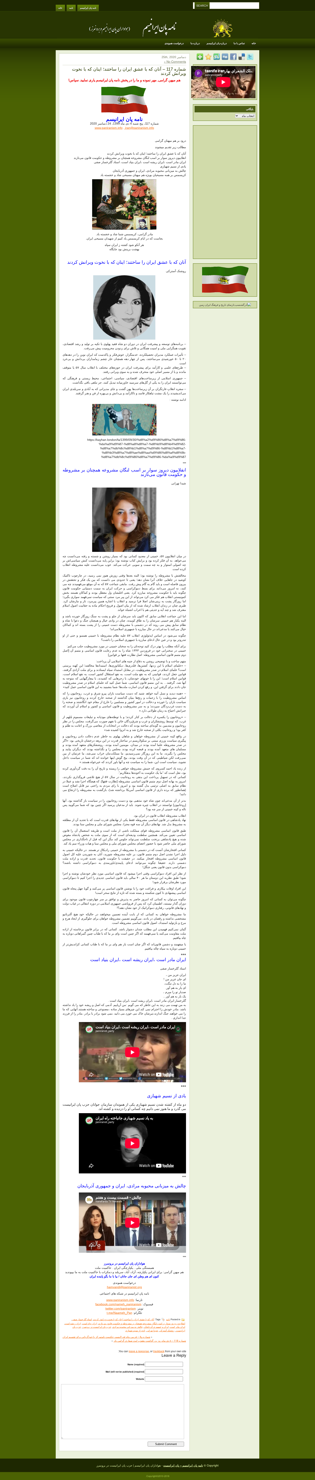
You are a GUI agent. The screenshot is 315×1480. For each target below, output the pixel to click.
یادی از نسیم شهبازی (135, 1330)
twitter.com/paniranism (120, 1308)
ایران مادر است (177, 1327)
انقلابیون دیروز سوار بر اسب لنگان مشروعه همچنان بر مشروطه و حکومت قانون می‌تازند (141, 1323)
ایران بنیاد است (89, 1323)
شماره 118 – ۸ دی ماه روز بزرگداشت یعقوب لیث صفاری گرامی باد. (150, 1340)
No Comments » (175, 61)
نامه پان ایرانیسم (88, 8)
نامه (71, 8)
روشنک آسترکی (166, 1330)
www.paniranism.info (109, 127)
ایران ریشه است (73, 1323)
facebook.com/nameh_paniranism (118, 1304)
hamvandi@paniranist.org (124, 1287)
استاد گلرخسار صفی (82, 1319)
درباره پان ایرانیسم (217, 43)
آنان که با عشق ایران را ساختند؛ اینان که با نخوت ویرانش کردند (123, 1319)
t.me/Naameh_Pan (119, 1312)
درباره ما (195, 43)
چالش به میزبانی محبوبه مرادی (127, 1327)
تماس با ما (239, 43)
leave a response (139, 1351)
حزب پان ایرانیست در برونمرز (96, 1327)
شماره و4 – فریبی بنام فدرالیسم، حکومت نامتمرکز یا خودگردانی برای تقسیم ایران (106, 1336)
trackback (158, 1351)
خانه (60, 8)
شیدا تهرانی (152, 1330)
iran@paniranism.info (139, 127)
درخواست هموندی (174, 43)
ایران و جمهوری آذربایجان (156, 1327)
